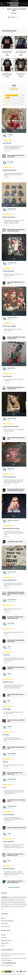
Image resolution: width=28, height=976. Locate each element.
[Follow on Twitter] (13, 1)
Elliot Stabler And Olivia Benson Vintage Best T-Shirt (7, 52)
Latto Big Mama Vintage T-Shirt (15, 541)
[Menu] (2, 4)
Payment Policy (5, 943)
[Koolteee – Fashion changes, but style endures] (14, 4)
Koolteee (4, 897)
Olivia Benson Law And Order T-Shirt (21, 74)
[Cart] (26, 4)
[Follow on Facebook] (10, 1)
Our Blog (3, 935)
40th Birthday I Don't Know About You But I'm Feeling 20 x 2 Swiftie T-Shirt (16, 594)
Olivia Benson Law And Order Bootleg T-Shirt (7, 74)
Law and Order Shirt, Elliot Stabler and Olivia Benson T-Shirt (20, 52)
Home (3, 9)
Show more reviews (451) (14, 887)
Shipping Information (6, 940)
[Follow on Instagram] (11, 1)
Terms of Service (5, 926)
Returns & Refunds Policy (7, 921)
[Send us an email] (14, 1)
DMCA (2, 946)
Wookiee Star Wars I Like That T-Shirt (16, 827)
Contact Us (3, 937)
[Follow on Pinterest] (16, 1)
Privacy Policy (4, 923)
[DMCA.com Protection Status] (7, 971)
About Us (3, 918)
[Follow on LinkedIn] (17, 1)
